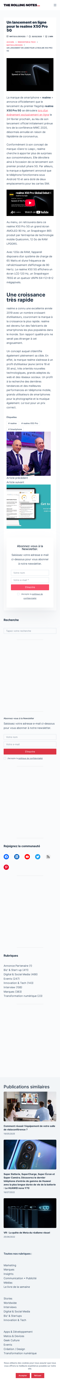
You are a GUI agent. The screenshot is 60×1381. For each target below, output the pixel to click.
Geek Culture (12, 1340)
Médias (8, 1282)
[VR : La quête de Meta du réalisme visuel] (30, 1213)
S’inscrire (30, 587)
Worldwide (10, 1302)
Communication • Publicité (20, 1278)
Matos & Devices (17, 36)
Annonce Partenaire (16, 965)
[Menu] (55, 5)
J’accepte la (25, 758)
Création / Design (14, 1349)
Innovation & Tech (15, 982)
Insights (8, 1273)
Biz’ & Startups (13, 1315)
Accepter (23, 1375)
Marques (9, 991)
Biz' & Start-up (13, 969)
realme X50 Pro (29, 423)
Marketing (10, 1265)
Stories (8, 1298)
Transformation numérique (20, 995)
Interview (9, 987)
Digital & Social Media (17, 974)
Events (8, 978)
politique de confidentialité (30, 758)
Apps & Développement (18, 1331)
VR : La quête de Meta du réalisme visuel (27, 1232)
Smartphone (15, 429)
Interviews (10, 1307)
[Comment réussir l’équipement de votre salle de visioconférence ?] (30, 1106)
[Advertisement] (30, 676)
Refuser (37, 1375)
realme (12, 423)
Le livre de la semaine (17, 1286)
